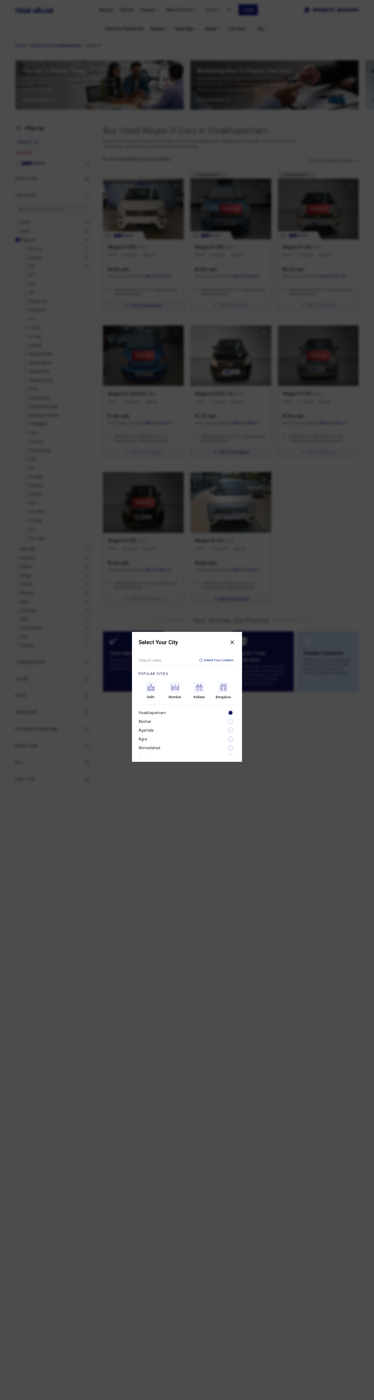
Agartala (146, 730)
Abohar (145, 721)
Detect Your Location (219, 660)
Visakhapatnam (152, 713)
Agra (143, 739)
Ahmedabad (149, 748)
